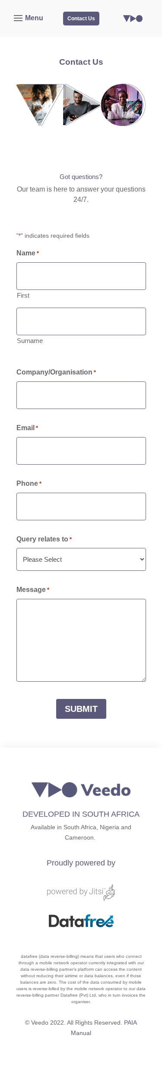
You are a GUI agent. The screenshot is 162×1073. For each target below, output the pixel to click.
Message (32, 589)
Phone (28, 483)
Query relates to (44, 539)
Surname (30, 340)
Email (27, 427)
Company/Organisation (56, 372)
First (23, 295)
